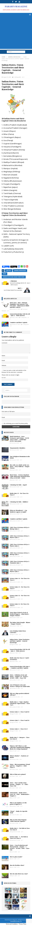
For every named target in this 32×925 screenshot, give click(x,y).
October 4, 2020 (14, 823)
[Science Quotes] (23, 890)
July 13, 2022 (13, 751)
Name (3, 355)
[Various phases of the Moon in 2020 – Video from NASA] (8, 895)
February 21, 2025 (15, 460)
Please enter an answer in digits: (10, 375)
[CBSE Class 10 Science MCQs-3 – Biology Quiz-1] (5, 554)
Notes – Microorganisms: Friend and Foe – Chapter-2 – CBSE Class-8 (20, 766)
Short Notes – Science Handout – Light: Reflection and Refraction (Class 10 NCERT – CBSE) (20, 476)
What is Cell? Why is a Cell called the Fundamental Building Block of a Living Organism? (20, 747)
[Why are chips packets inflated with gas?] (5, 695)
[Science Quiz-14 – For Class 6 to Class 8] (5, 580)
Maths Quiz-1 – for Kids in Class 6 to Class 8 (20, 829)
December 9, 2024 (15, 486)
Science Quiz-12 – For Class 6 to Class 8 (19, 596)
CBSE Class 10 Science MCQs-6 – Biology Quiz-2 (20, 528)
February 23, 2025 (15, 450)
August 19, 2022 (14, 713)
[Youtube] (19, 1)
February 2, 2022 (15, 759)
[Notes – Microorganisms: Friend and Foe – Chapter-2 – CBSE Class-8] (5, 766)
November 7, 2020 (15, 806)
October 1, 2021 (14, 776)
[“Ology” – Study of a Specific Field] (5, 813)
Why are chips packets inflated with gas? (19, 694)
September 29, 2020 (15, 831)
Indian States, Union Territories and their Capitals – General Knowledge (19, 641)
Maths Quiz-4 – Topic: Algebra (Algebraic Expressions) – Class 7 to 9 (20, 703)
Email (3, 360)
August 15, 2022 (14, 741)
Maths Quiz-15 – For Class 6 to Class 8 (19, 494)
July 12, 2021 (13, 797)
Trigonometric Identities (17, 448)
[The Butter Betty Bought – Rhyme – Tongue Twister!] (5, 624)
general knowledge (20, 270)
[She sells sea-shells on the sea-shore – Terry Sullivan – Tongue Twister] (5, 466)
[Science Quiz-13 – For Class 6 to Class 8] (5, 588)
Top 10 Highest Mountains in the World (20, 457)
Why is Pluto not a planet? (18, 774)
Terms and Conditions (12, 924)
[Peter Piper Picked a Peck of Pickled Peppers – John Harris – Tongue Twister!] (5, 614)
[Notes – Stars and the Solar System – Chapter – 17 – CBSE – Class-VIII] (5, 784)
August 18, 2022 (14, 722)
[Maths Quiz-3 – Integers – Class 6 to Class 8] (5, 739)
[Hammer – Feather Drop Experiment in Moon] (8, 907)
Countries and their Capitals (18, 322)
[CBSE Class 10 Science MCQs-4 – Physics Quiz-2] (5, 546)
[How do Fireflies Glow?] (5, 867)
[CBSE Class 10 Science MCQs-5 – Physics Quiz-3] (5, 537)
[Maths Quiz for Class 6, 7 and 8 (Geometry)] (5, 659)
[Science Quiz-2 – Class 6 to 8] (5, 730)
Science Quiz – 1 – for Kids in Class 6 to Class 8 (19, 837)
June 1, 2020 (13, 858)
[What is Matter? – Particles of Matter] (5, 757)
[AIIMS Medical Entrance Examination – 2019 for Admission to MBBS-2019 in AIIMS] (15, 895)
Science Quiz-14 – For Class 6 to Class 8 (19, 579)
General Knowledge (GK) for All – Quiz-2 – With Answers (20, 314)
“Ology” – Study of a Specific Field (18, 812)
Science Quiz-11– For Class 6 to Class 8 (19, 604)
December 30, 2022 (15, 696)
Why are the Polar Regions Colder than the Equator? (18, 820)
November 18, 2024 (15, 556)
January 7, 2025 (14, 480)
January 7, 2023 (14, 317)
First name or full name (8, 411)
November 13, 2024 (15, 599)
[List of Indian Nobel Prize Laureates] (5, 632)
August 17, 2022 (14, 730)
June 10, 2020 (14, 851)
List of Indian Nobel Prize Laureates (18, 631)
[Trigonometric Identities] (5, 449)
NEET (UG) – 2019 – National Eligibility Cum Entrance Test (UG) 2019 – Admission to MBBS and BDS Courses (19, 305)
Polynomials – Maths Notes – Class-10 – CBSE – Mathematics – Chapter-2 (20, 794)
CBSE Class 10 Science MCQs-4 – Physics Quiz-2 (20, 545)
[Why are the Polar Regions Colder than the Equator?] (5, 821)
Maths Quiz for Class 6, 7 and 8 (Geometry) (19, 658)
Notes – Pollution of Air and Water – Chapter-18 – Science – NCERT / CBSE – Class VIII (19, 676)
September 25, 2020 (15, 840)
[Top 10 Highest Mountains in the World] (5, 458)
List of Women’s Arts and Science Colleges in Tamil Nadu (20, 685)
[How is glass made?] (5, 858)
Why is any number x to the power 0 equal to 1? (18, 803)
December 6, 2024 (15, 503)
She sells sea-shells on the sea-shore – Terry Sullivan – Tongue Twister (20, 466)
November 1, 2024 (15, 626)
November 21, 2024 (15, 531)
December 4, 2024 (15, 514)
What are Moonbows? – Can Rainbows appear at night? (18, 511)
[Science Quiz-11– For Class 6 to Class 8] (5, 605)
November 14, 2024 (15, 590)
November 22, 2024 (15, 324)
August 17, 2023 (14, 634)
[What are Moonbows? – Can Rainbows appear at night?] (5, 512)
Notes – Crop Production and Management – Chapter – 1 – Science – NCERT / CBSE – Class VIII (19, 847)
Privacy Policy (22, 924)
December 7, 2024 (15, 497)
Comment (4, 343)
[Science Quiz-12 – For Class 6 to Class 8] (5, 597)
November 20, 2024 (15, 539)
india (4, 273)
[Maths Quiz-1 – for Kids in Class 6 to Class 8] (5, 830)
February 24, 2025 (15, 443)
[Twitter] (16, 1)
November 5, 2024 (15, 617)
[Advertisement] (16, 33)
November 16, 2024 (15, 582)
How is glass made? (16, 857)
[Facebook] (12, 1)
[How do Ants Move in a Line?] (5, 875)
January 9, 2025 (14, 470)
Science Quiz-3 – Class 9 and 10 (19, 720)
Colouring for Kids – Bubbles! (19, 502)
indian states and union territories (13, 277)
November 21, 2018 (15, 309)
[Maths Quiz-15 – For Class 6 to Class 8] (5, 495)
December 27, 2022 (15, 707)
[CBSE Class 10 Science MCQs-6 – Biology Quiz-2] (5, 529)
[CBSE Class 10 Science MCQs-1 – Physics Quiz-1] (5, 571)
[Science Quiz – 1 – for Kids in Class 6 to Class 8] (5, 838)
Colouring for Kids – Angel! (18, 485)
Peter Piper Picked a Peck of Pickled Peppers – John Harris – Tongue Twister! (20, 614)
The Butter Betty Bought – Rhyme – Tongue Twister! (20, 623)
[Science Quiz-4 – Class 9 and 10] (5, 713)
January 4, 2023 (14, 661)
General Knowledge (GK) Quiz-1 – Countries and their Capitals (20, 667)
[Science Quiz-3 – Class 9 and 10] (5, 722)
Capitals (8, 270)
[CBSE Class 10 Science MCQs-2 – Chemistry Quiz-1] (5, 563)
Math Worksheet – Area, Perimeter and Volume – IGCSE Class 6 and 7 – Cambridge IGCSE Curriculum (19, 439)
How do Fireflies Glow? (17, 865)
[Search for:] (16, 52)
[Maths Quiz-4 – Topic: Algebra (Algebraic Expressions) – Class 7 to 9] (5, 703)
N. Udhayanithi (17, 77)
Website (4, 365)
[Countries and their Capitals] (5, 324)
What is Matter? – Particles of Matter (19, 756)
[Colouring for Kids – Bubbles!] (5, 503)
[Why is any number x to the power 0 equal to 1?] (5, 804)
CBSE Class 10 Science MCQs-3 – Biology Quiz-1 (20, 553)
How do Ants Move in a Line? (19, 874)
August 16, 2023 (7, 77)
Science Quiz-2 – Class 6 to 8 (18, 729)
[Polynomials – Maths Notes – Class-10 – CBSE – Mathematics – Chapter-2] (5, 794)
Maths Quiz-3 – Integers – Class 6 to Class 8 (19, 738)
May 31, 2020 (14, 875)
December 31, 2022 (15, 670)
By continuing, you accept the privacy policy (16, 423)
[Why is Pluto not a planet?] (5, 776)
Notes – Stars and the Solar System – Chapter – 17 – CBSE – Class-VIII (19, 784)
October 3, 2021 (14, 769)
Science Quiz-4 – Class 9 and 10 (19, 712)
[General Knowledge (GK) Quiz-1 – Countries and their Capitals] (5, 668)
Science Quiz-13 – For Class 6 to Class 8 (19, 587)
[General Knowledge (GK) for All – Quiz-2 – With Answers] (5, 315)
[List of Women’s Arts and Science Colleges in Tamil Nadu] (5, 686)
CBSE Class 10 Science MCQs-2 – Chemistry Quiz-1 (20, 562)
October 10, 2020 (15, 814)
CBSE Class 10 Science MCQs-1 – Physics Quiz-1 (20, 570)
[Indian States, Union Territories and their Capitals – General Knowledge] (5, 641)
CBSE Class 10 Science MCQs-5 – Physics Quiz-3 (20, 536)
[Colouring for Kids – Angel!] (5, 486)
